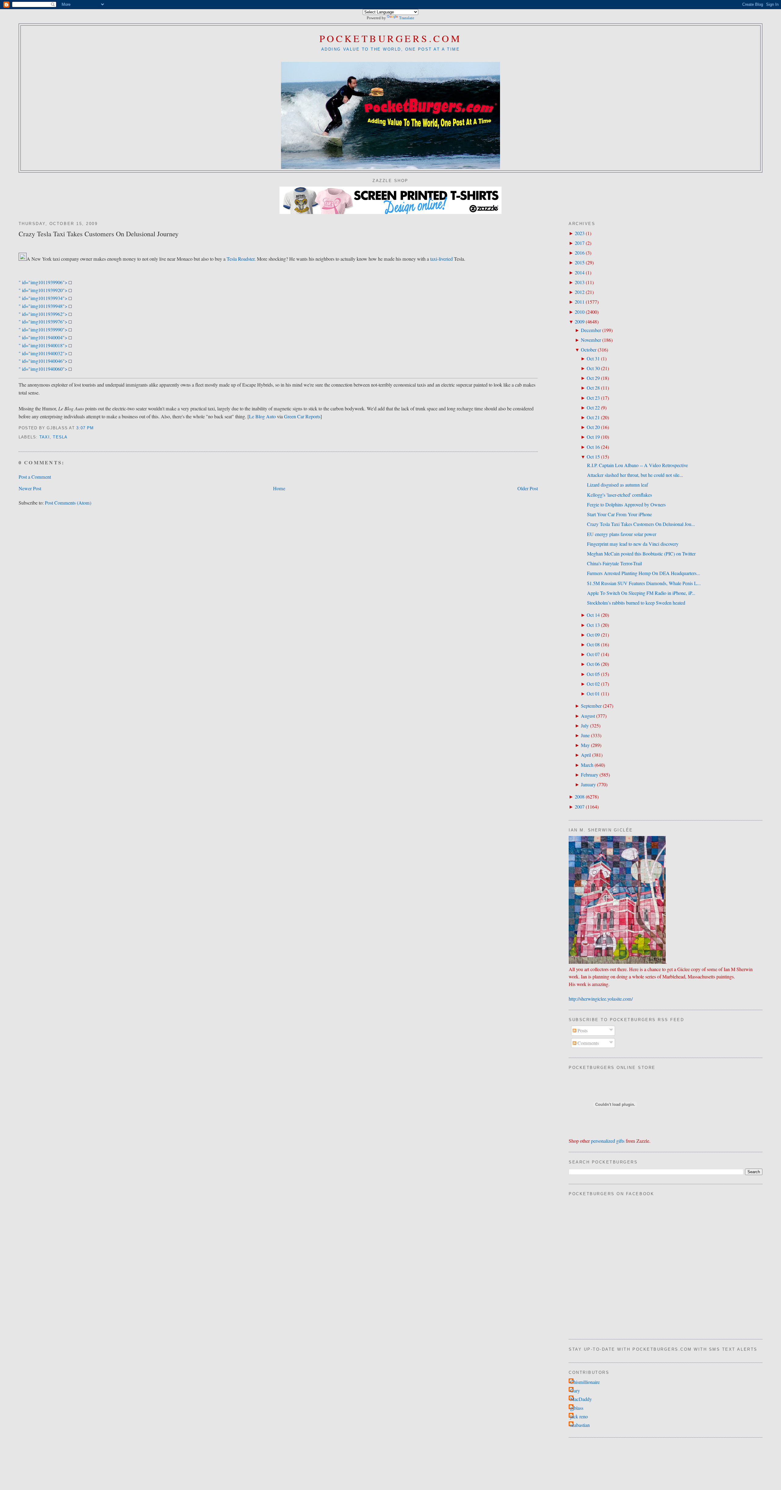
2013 (580, 282)
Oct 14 (593, 615)
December (591, 330)
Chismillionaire (585, 1382)
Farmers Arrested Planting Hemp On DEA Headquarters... (643, 573)
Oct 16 (593, 447)
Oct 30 (593, 368)
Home (279, 488)
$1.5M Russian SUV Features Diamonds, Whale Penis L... (644, 583)
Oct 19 (593, 437)
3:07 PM (85, 428)
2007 (580, 806)
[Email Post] (96, 428)
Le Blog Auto (262, 416)
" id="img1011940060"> (44, 369)
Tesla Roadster (240, 258)
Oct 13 (593, 625)
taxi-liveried (441, 258)
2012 (580, 292)
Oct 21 (593, 417)
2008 (580, 796)
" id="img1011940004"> (44, 337)
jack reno (579, 1416)
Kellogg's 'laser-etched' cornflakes (619, 494)
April (586, 755)
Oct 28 (593, 387)
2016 (580, 252)
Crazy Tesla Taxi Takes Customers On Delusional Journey (98, 233)
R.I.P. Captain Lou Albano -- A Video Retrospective (637, 465)
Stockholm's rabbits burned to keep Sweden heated (636, 602)
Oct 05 (593, 674)
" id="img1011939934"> (44, 298)
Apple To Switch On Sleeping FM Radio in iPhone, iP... (641, 593)
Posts (582, 1030)
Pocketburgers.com (390, 38)
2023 (580, 233)
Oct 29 (593, 378)
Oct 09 (593, 634)
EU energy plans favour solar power (621, 534)
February (589, 774)
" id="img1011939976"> (44, 321)
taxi (44, 437)
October (588, 349)
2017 (580, 243)
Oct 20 (593, 427)
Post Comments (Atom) (68, 502)
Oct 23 (593, 398)
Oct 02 (593, 684)
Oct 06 (593, 664)
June (585, 735)
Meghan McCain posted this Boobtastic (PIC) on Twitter (641, 553)
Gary (575, 1390)
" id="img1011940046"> (44, 361)
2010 (580, 312)
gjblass (576, 1408)
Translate (406, 18)
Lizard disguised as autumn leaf (617, 484)
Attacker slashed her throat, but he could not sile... (635, 475)
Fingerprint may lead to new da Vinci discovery (632, 544)
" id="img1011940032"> (44, 353)
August (588, 716)
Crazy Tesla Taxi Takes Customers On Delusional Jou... (641, 524)
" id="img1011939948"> (44, 306)
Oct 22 (593, 407)
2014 (580, 272)
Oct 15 (593, 456)
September (591, 705)
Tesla (60, 437)
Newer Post (30, 488)
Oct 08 (593, 644)
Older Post (527, 488)
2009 (580, 321)
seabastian (580, 1425)
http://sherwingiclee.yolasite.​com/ (601, 998)
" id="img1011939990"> (44, 329)
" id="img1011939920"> (44, 290)
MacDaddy (581, 1399)
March (587, 765)
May (585, 745)
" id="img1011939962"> (44, 314)
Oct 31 (593, 358)
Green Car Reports (302, 416)
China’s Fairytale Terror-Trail (614, 563)
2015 (580, 262)
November (591, 340)
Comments (587, 1043)
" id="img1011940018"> (44, 345)
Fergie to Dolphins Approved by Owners (626, 504)
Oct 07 (593, 654)
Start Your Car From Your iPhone (619, 514)
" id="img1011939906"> (44, 282)
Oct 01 (593, 693)
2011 (580, 301)
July (585, 725)
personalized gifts (607, 1141)
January (588, 784)
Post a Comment (35, 476)
